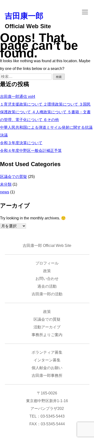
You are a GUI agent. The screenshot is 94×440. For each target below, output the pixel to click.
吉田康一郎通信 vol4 (17, 97)
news (4, 192)
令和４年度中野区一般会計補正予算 (31, 151)
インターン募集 (47, 360)
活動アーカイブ (47, 327)
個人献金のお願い (47, 368)
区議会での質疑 (13, 177)
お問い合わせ (47, 279)
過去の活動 (47, 286)
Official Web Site (28, 26)
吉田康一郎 (24, 16)
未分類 (6, 184)
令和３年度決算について (21, 143)
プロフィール (47, 263)
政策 (47, 271)
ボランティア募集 (47, 352)
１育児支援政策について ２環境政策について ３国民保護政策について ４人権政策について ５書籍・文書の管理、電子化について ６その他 (45, 112)
